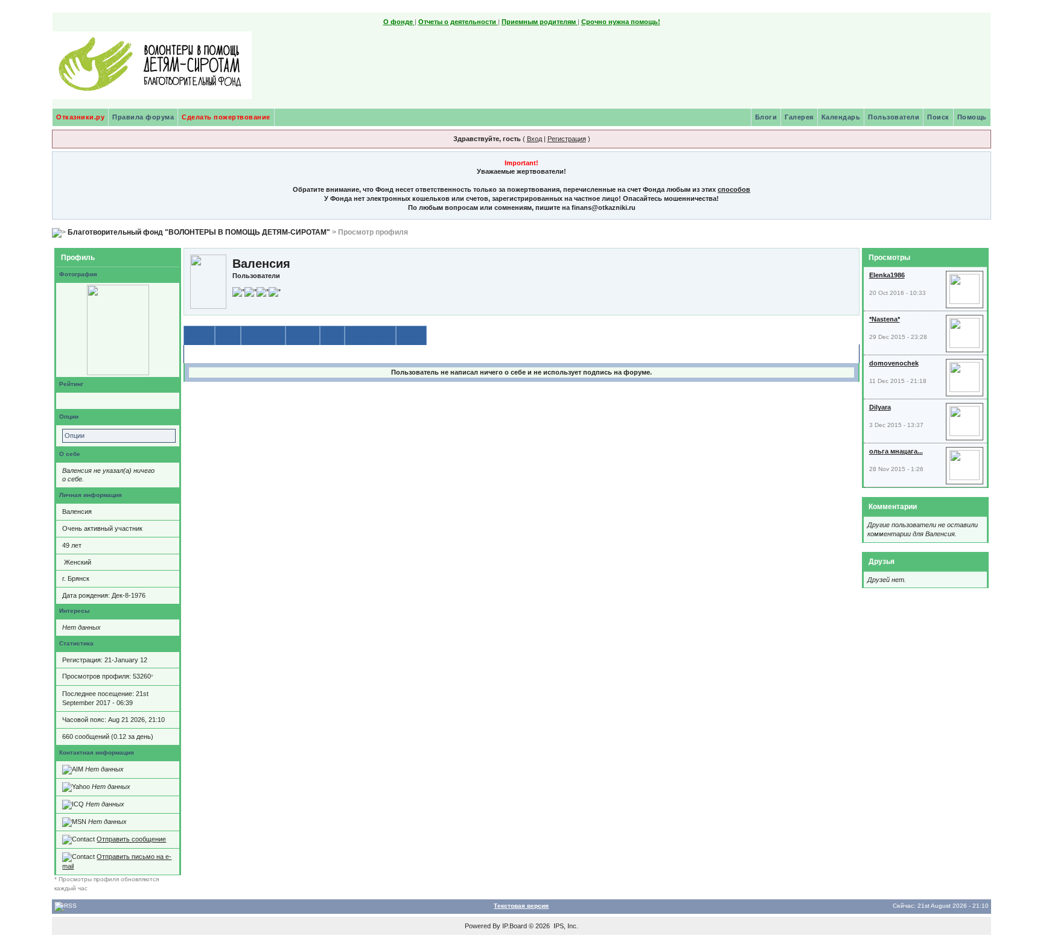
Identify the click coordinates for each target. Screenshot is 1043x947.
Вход (534, 138)
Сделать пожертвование (226, 117)
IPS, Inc (564, 926)
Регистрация (566, 138)
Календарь (841, 117)
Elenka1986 (887, 275)
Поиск (938, 117)
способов (734, 189)
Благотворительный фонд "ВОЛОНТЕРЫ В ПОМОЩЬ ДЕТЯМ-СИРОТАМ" (199, 232)
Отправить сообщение (131, 839)
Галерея (799, 117)
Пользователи (893, 117)
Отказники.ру (80, 117)
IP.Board (514, 926)
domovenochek (894, 363)
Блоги (766, 117)
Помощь (972, 117)
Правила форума (143, 117)
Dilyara (880, 407)
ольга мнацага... (896, 451)
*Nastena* (884, 319)
